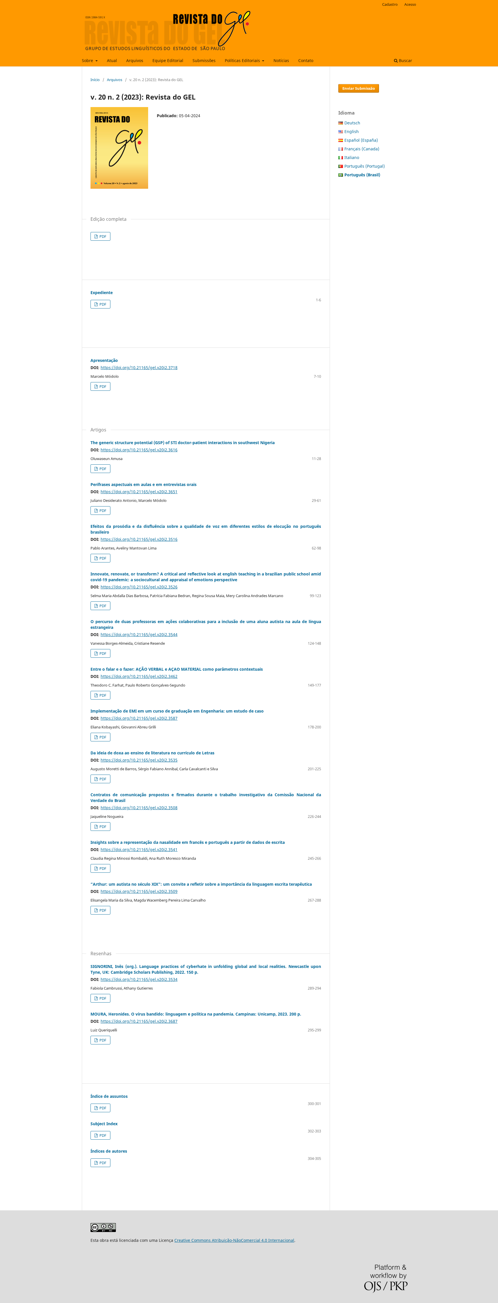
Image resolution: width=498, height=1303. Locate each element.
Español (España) (361, 140)
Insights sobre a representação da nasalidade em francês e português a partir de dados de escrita (187, 842)
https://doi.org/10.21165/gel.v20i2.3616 (139, 450)
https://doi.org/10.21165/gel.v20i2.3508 (139, 807)
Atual (112, 60)
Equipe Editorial (167, 60)
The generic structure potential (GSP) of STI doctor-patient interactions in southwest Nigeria (182, 442)
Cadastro (390, 4)
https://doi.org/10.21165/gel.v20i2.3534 (139, 979)
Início (95, 79)
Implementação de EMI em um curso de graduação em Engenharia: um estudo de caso (177, 711)
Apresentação (104, 360)
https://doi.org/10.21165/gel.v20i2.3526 (139, 587)
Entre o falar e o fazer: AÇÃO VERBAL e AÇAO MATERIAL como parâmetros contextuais (176, 669)
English (351, 131)
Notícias (281, 60)
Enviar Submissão (358, 88)
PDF (102, 236)
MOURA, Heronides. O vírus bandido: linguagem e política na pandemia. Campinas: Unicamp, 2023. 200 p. (195, 1014)
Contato (305, 60)
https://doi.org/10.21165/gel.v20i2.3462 (139, 676)
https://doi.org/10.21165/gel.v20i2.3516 (139, 539)
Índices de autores (108, 1151)
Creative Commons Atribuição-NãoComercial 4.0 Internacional (234, 1240)
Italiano (351, 157)
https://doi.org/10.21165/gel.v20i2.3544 (139, 634)
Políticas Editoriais (243, 60)
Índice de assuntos (109, 1096)
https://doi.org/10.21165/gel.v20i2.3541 (139, 849)
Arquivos (134, 60)
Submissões (204, 60)
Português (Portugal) (364, 166)
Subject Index (104, 1123)
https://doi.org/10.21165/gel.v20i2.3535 (139, 760)
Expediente (101, 292)
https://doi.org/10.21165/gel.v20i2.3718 (139, 367)
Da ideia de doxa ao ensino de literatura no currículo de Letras (152, 753)
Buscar (405, 60)
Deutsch (352, 123)
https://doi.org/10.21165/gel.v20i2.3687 (139, 1021)
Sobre (88, 60)
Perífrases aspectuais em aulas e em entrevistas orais (143, 484)
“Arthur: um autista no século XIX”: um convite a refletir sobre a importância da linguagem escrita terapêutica (201, 884)
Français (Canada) (361, 149)
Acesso (410, 4)
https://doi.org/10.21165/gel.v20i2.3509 (139, 891)
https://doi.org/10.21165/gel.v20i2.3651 (139, 491)
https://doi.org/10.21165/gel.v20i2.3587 (139, 718)
